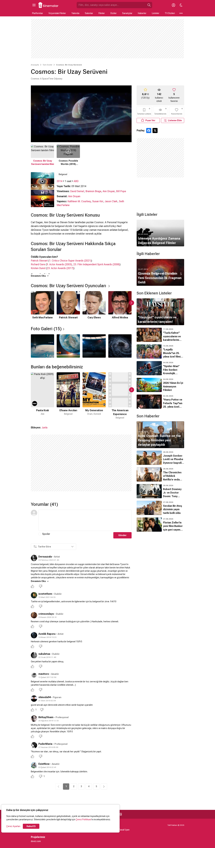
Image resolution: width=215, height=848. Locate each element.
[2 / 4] (68, 346)
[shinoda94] (34, 698)
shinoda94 (44, 697)
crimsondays (46, 613)
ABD (76, 181)
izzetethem (45, 593)
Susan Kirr (97, 201)
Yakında (75, 13)
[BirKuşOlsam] (34, 718)
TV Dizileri (170, 13)
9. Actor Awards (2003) (59, 264)
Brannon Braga (93, 191)
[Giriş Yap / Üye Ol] (173, 5)
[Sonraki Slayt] (131, 302)
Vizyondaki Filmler (57, 13)
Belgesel (63, 174)
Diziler (113, 13)
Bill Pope (121, 191)
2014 (59, 181)
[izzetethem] (34, 595)
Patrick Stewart (39, 260)
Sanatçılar (127, 13)
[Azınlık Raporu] (34, 635)
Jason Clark (111, 201)
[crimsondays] (34, 615)
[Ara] (149, 5)
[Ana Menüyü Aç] (34, 5)
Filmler (102, 13)
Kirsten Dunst (38, 268)
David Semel (77, 191)
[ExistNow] (34, 765)
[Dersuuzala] (34, 558)
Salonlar (89, 13)
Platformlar (37, 13)
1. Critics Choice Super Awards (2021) (70, 260)
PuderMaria (45, 743)
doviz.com (36, 841)
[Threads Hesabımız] (121, 814)
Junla (44, 427)
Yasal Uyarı (124, 829)
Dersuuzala (45, 556)
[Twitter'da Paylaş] (155, 130)
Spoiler (46, 533)
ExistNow (44, 763)
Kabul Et (31, 826)
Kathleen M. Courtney (79, 201)
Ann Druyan (109, 191)
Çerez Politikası (83, 819)
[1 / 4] (42, 346)
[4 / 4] (120, 346)
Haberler (142, 13)
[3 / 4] (94, 346)
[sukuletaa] (34, 655)
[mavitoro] (34, 675)
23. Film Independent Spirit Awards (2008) (96, 264)
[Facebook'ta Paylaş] (148, 130)
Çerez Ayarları (13, 826)
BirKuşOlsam (45, 717)
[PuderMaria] (34, 745)
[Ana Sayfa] (48, 5)
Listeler (155, 13)
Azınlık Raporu (47, 633)
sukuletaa (44, 653)
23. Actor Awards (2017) (60, 268)
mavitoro (43, 673)
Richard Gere (38, 264)
